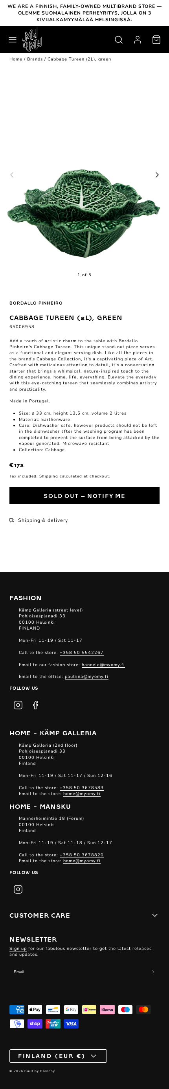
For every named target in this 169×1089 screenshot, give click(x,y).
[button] (12, 39)
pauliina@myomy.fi (86, 676)
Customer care (39, 915)
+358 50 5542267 (82, 653)
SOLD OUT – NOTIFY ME (84, 495)
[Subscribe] (153, 972)
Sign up (18, 948)
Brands (35, 59)
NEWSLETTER (33, 939)
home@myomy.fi (82, 794)
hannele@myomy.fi (103, 665)
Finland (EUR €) (52, 1055)
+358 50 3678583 (82, 788)
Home (15, 59)
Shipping (48, 476)
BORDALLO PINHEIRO (36, 303)
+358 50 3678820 (82, 855)
